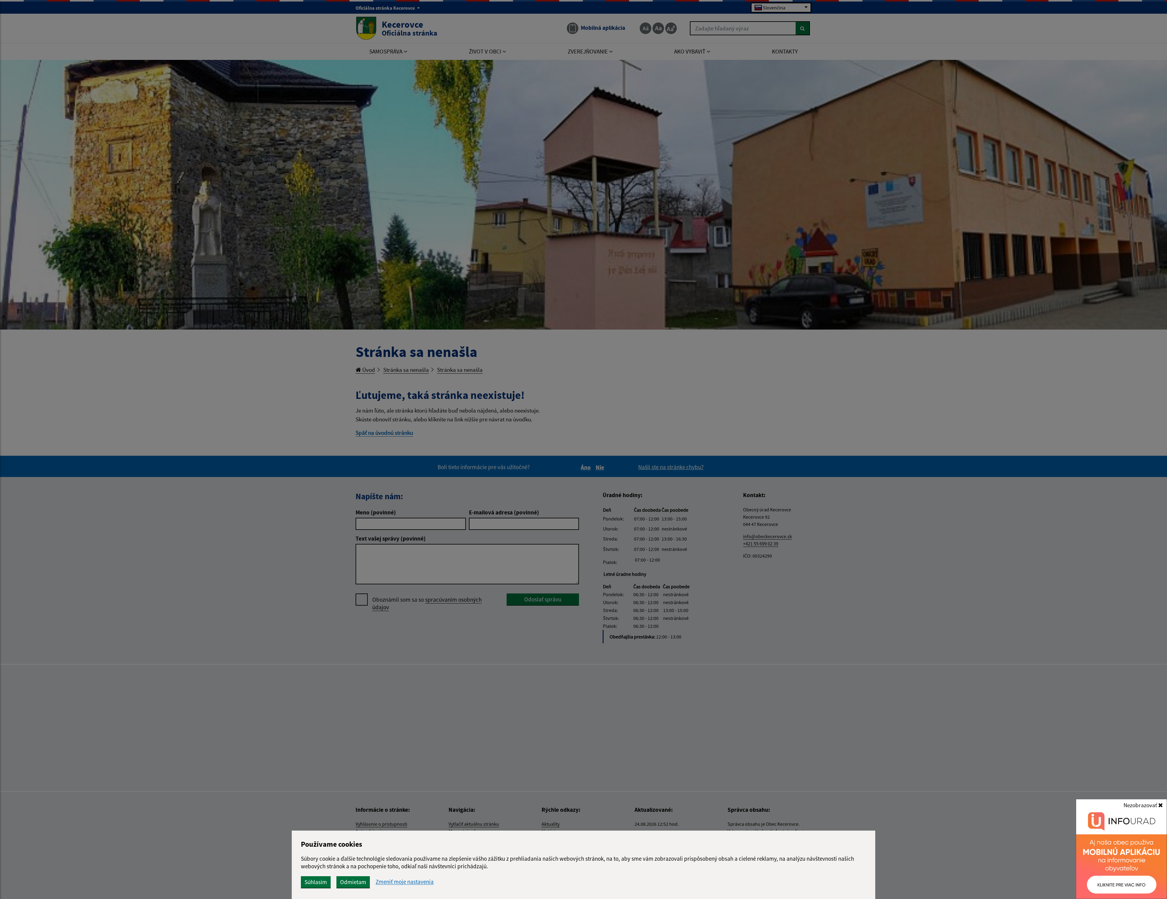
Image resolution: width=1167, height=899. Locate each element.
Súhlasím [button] (316, 882)
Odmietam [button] (353, 882)
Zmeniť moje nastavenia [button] (405, 882)
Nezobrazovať (1141, 805)
